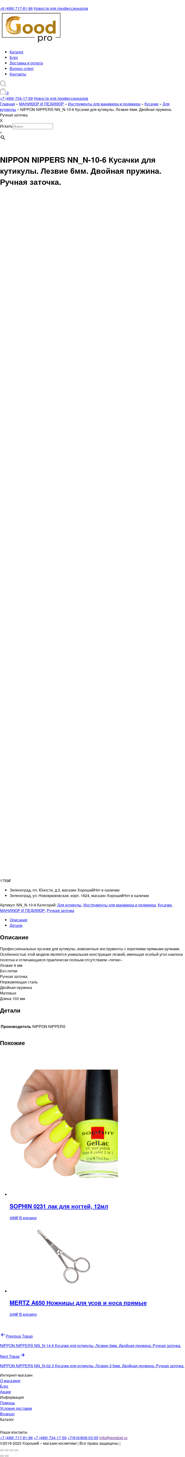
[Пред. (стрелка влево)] (2, 1456)
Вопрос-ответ (22, 68)
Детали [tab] (16, 925)
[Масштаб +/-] (2, 1450)
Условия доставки (16, 1408)
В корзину (28, 1217)
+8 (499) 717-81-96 (16, 8)
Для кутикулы (69, 905)
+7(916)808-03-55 (82, 1437)
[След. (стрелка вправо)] (7, 1456)
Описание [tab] (18, 920)
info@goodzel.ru (113, 1437)
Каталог (17, 52)
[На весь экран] (7, 1450)
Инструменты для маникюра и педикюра (119, 905)
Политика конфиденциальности (149, 1443)
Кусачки (165, 905)
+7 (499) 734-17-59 (16, 98)
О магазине (10, 1380)
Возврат (7, 1414)
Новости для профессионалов (61, 8)
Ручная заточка (60, 910)
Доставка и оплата (26, 63)
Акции (5, 1391)
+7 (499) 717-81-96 (16, 1437)
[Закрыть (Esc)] (16, 1450)
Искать (6, 126)
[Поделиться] (11, 1450)
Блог (14, 57)
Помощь (7, 1403)
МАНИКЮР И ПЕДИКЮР (22, 910)
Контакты (18, 74)
